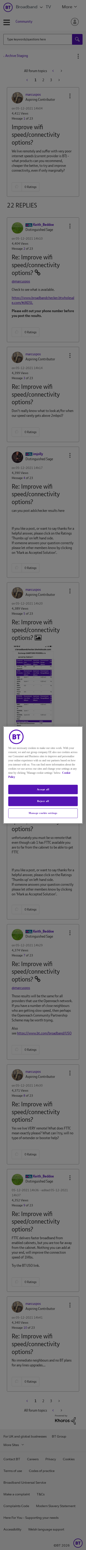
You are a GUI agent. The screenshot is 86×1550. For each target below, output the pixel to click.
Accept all (43, 789)
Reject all (43, 801)
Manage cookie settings (43, 813)
